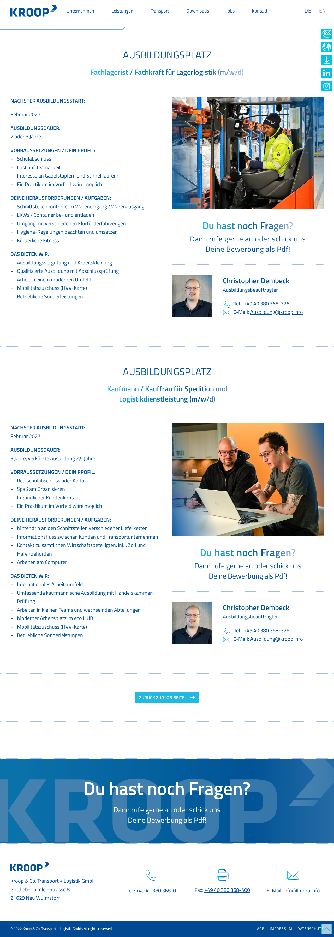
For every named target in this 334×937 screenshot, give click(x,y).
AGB (261, 928)
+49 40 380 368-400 (227, 890)
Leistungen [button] (122, 10)
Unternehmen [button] (80, 10)
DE (308, 11)
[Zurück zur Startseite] (33, 11)
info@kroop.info (301, 890)
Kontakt (259, 10)
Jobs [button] (230, 10)
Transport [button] (160, 10)
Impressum (281, 928)
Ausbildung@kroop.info (276, 312)
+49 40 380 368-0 (156, 890)
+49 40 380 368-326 (266, 303)
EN (322, 11)
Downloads (197, 10)
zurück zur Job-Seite (161, 697)
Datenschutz (310, 928)
